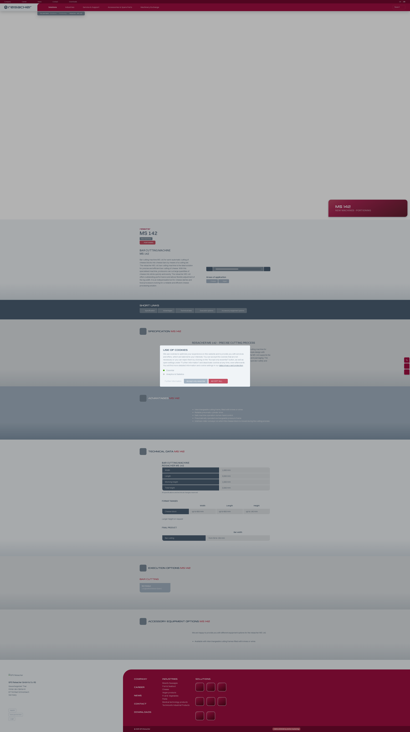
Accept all (216, 381)
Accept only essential (196, 381)
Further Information (173, 381)
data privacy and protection (231, 365)
